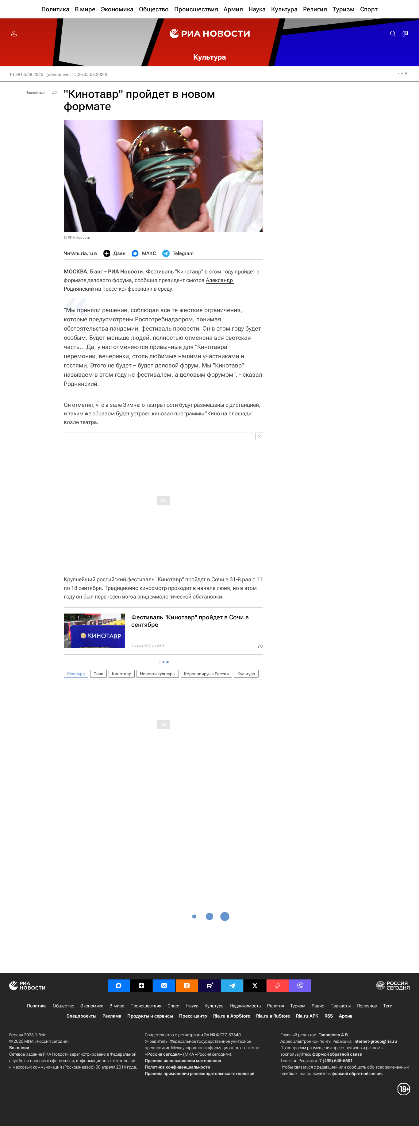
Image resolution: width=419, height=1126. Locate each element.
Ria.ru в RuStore (273, 1016)
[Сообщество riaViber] (300, 985)
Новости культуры (157, 673)
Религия (275, 1006)
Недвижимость (245, 1006)
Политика (37, 1006)
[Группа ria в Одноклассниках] (187, 985)
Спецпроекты (81, 1016)
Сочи (98, 673)
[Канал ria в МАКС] (119, 985)
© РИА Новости (77, 237)
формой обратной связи (337, 1054)
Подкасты (340, 1006)
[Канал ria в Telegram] (232, 985)
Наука (192, 1006)
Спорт (173, 1006)
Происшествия (145, 1006)
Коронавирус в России (206, 673)
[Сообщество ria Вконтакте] (164, 985)
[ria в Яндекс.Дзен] (141, 985)
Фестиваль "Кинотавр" (174, 271)
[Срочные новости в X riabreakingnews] (278, 985)
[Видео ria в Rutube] (209, 985)
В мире (117, 1006)
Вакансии (19, 1047)
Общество (63, 1006)
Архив (345, 1016)
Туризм (298, 1006)
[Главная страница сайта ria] (209, 33)
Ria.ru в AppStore (231, 1016)
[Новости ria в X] (255, 985)
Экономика (91, 1006)
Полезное (367, 1006)
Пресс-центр (193, 1016)
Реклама (111, 1016)
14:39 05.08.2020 (26, 74)
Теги (387, 1006)
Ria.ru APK (307, 1016)
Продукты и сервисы (150, 1016)
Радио (318, 1006)
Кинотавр (121, 673)
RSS (329, 1016)
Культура (76, 673)
